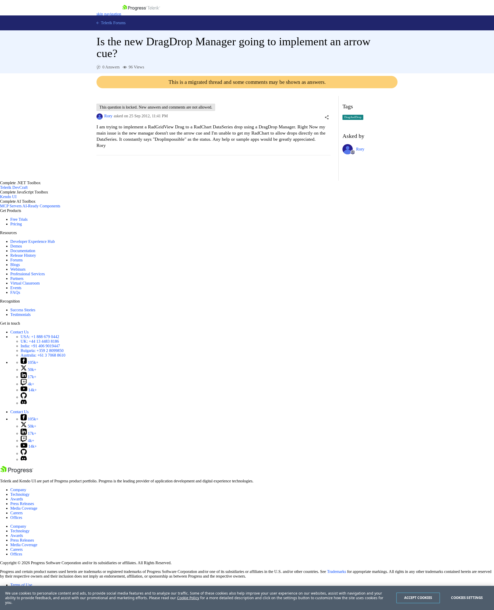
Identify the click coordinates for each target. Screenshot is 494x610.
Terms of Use (21, 585)
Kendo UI (8, 197)
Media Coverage (23, 508)
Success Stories (22, 310)
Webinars (17, 269)
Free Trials (19, 219)
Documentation (22, 251)
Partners (16, 278)
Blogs (15, 264)
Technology (20, 494)
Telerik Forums (113, 23)
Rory (108, 116)
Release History (23, 255)
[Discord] (24, 403)
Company (18, 490)
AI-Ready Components (41, 206)
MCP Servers (11, 206)
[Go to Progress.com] (16, 472)
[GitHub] (24, 397)
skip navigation (108, 14)
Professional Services (27, 274)
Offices (16, 517)
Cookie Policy (188, 597)
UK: (40, 341)
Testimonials (20, 314)
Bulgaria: (42, 350)
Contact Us (19, 332)
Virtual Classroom (25, 283)
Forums (16, 260)
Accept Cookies (418, 597)
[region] (247, 598)
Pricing (16, 224)
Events (15, 288)
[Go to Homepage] (141, 14)
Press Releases (22, 503)
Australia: (43, 355)
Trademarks (336, 571)
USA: (40, 336)
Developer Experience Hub (32, 241)
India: (40, 346)
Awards (16, 499)
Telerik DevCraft (14, 187)
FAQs (15, 292)
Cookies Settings (467, 597)
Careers (16, 513)
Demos (16, 246)
